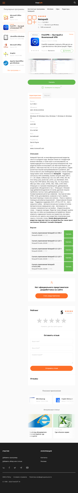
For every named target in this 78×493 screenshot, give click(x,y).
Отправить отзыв (51, 368)
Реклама (43, 461)
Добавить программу (10, 458)
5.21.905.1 (43, 22)
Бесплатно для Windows (52, 25)
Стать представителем (51, 296)
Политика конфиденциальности (40, 477)
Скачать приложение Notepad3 (47, 233)
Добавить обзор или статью (12, 461)
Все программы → (14, 70)
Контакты (44, 458)
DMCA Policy (7, 477)
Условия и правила (20, 477)
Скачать (52, 82)
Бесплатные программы (36, 9)
